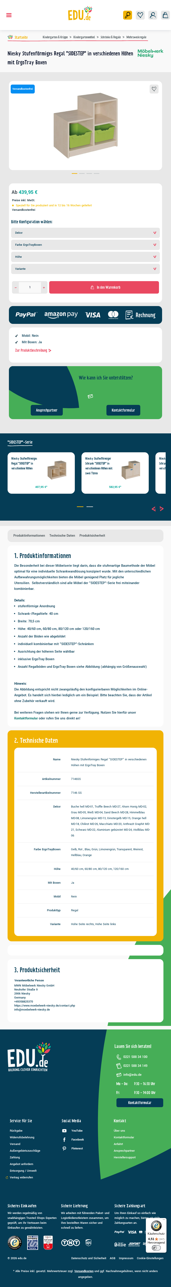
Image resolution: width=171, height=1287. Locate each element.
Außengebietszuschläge (25, 1151)
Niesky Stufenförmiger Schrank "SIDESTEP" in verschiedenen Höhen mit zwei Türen (98, 466)
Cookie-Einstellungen (150, 1258)
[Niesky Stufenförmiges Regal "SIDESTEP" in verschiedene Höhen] (57, 470)
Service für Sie (21, 1120)
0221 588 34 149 (135, 1066)
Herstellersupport (125, 1157)
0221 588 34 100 (135, 1057)
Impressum (126, 1258)
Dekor (18, 233)
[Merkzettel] (140, 15)
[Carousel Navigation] (158, 509)
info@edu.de (132, 1074)
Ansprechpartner (46, 410)
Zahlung (15, 1157)
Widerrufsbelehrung (22, 1137)
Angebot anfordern (21, 1164)
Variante (20, 269)
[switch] (156, 1247)
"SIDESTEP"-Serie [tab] (20, 442)
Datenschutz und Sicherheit (88, 1258)
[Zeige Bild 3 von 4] (89, 174)
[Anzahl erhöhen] (44, 287)
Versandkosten (84, 1271)
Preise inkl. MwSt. (23, 200)
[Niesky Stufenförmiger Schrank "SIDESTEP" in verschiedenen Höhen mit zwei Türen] (131, 470)
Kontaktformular (123, 410)
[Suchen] (127, 15)
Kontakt (120, 1120)
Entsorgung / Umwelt (23, 1171)
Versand (15, 1144)
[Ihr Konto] (153, 15)
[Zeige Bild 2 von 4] (82, 174)
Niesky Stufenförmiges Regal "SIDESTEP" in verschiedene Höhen (24, 463)
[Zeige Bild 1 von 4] (74, 174)
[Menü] (9, 15)
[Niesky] (150, 59)
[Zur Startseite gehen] (80, 13)
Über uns (119, 1131)
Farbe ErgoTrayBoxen (28, 245)
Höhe (18, 257)
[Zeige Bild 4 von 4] (96, 174)
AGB (112, 1258)
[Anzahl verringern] (16, 287)
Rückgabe (16, 1131)
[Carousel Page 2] (90, 507)
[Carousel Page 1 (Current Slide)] (81, 507)
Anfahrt (118, 1144)
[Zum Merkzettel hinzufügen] (154, 89)
